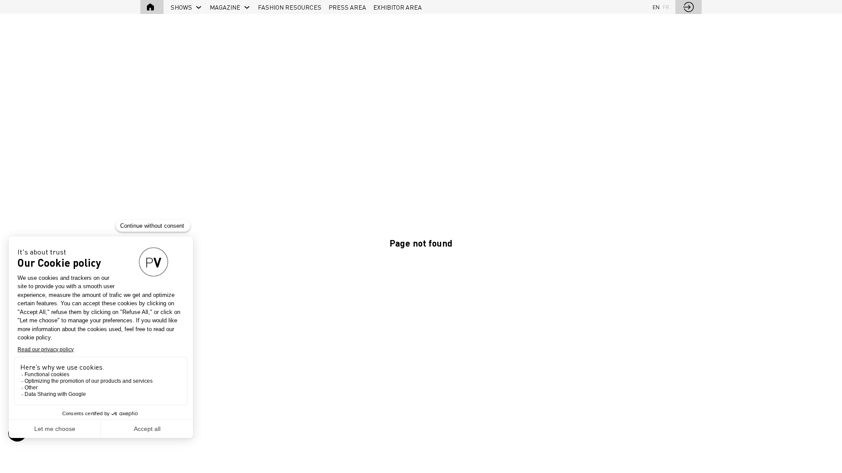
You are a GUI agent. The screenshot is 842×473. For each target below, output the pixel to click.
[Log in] (688, 7)
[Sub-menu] (199, 7)
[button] (152, 7)
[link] (187, 7)
